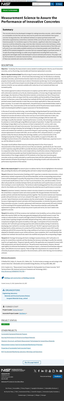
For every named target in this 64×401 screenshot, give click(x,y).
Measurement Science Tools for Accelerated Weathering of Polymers (21, 345)
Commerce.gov (22, 395)
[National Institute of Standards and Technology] (13, 370)
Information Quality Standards (51, 391)
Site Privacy (9, 388)
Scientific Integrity (36, 391)
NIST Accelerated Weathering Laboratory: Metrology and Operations (21, 352)
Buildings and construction (12, 278)
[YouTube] (50, 371)
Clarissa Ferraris (17, 310)
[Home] (5, 4)
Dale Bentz (22, 313)
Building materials (29, 278)
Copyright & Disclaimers (37, 388)
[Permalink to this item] (14, 29)
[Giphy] (53, 371)
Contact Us (11, 381)
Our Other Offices (19, 381)
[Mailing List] (61, 371)
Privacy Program (25, 388)
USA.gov (37, 395)
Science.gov (31, 395)
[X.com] (35, 371)
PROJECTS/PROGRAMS (10, 10)
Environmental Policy (24, 391)
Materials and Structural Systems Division (17, 296)
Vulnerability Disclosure (51, 388)
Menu (60, 4)
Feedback (58, 376)
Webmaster (4, 381)
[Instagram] (46, 371)
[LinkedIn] (42, 371)
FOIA (16, 391)
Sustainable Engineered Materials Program (14, 334)
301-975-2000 (4, 378)
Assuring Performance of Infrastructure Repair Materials (18, 337)
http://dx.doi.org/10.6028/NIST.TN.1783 (12, 271)
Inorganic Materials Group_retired (17, 298)
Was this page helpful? (32, 362)
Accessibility (16, 388)
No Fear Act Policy (9, 391)
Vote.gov (43, 395)
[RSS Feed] (57, 371)
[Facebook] (39, 371)
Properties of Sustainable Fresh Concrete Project (16, 348)
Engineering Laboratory (10, 293)
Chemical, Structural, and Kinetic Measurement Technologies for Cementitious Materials (27, 341)
